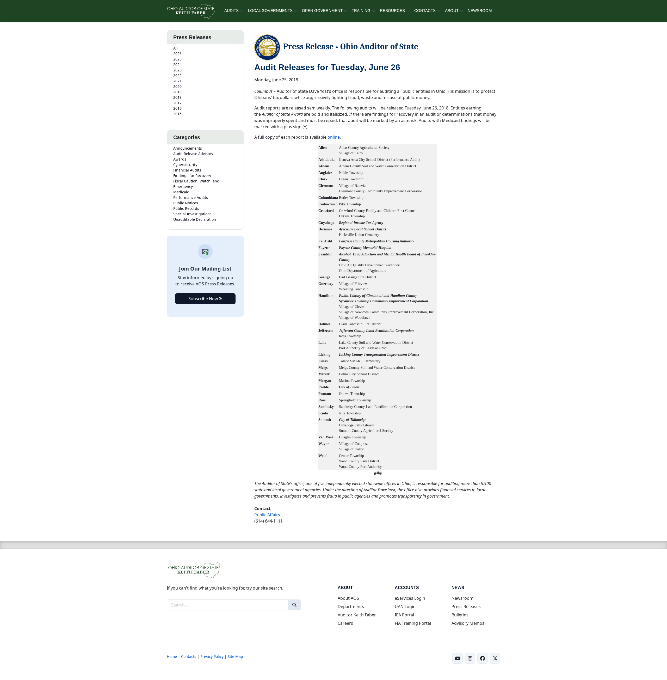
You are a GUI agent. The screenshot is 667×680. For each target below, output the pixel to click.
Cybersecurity (185, 164)
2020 (177, 86)
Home (172, 656)
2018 (177, 97)
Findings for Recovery (192, 175)
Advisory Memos (468, 623)
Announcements (187, 148)
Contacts (188, 656)
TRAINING (361, 10)
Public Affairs (267, 515)
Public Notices (185, 202)
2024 (177, 64)
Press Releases (466, 606)
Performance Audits (190, 197)
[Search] (294, 604)
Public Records (186, 208)
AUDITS (231, 10)
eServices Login (410, 598)
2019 (177, 91)
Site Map (235, 656)
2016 (177, 108)
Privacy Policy (212, 656)
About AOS (348, 598)
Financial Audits (187, 170)
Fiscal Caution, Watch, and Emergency (196, 184)
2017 (177, 102)
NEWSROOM (480, 10)
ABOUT (452, 10)
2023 (177, 70)
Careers (345, 623)
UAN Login (405, 606)
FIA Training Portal (413, 623)
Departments (351, 606)
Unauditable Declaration (194, 219)
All (175, 48)
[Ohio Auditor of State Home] (191, 11)
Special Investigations (192, 213)
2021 (177, 80)
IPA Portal (404, 615)
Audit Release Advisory (193, 153)
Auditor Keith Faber (357, 615)
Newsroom (462, 598)
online (334, 137)
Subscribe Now (203, 299)
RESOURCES (392, 10)
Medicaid (181, 191)
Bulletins (460, 615)
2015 (177, 113)
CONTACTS (425, 10)
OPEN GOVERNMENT (322, 10)
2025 (177, 59)
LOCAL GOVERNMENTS (270, 10)
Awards (179, 159)
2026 (177, 53)
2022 (177, 75)
